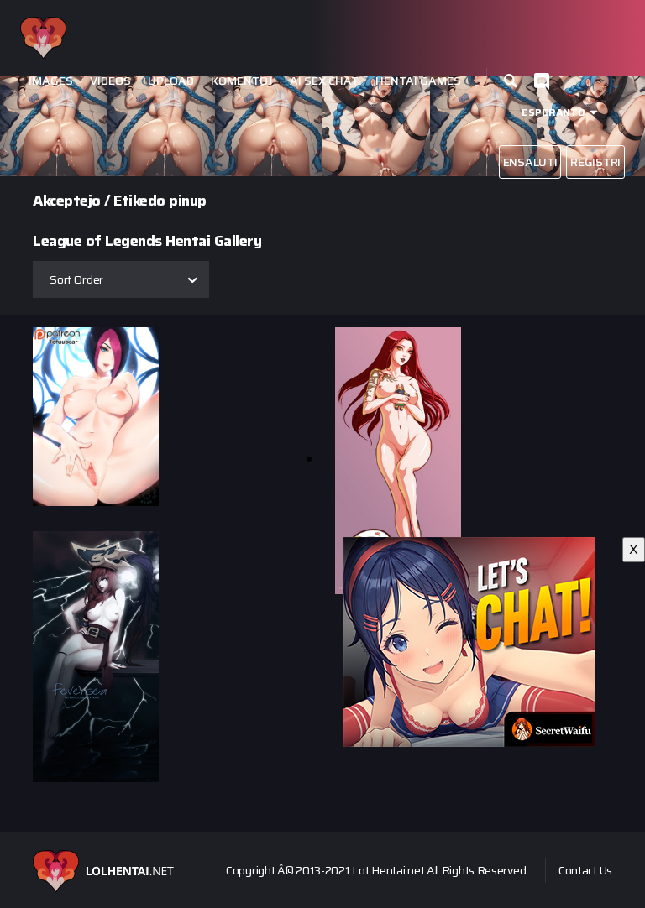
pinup (188, 200)
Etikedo (139, 200)
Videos (110, 81)
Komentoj (242, 81)
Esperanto (553, 112)
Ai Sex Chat (324, 81)
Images (51, 81)
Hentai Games (418, 81)
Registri (595, 162)
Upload (171, 81)
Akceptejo (67, 200)
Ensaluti (530, 162)
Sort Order (76, 279)
